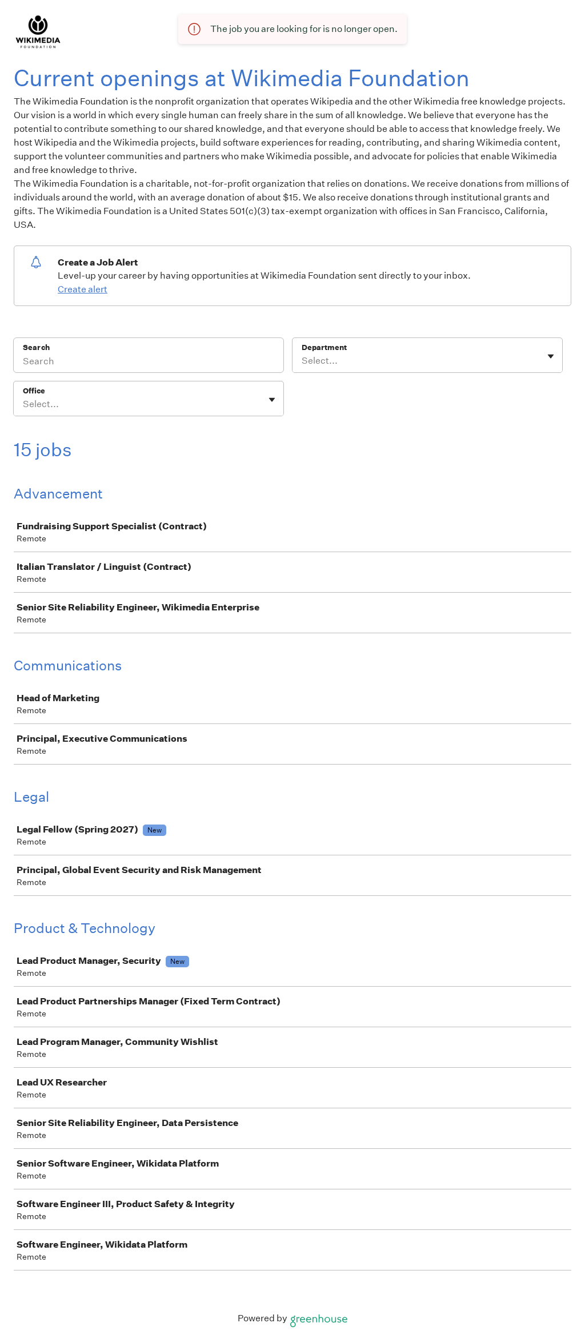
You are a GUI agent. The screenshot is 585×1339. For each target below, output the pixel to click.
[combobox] (302, 361)
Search (36, 347)
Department (324, 347)
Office (34, 391)
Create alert (82, 289)
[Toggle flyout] (551, 356)
